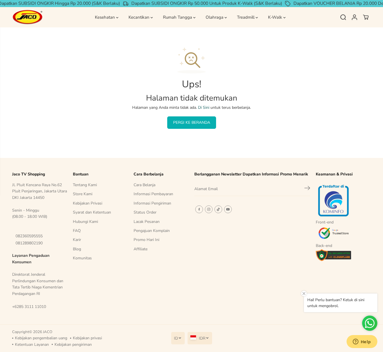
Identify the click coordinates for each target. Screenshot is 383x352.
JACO (47, 331)
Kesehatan (105, 17)
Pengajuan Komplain (152, 230)
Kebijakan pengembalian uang (41, 338)
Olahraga (215, 17)
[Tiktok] (218, 209)
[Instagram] (209, 209)
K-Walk (275, 17)
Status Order (145, 212)
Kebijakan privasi (87, 338)
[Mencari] (343, 17)
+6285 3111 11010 (29, 306)
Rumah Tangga (178, 17)
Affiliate (140, 249)
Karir (77, 239)
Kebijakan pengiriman (73, 344)
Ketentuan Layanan (32, 344)
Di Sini (203, 107)
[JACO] (27, 17)
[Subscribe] (307, 189)
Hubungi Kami (85, 221)
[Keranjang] (366, 17)
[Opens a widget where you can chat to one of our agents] (361, 342)
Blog (77, 249)
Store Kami (82, 194)
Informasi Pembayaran (153, 194)
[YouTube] (228, 209)
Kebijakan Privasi (87, 203)
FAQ (77, 230)
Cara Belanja (144, 185)
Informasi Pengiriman (152, 203)
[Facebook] (199, 209)
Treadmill (246, 17)
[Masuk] (354, 17)
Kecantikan (140, 17)
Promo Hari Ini (146, 239)
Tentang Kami (85, 185)
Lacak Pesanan (147, 221)
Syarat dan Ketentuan (92, 212)
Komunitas (82, 258)
